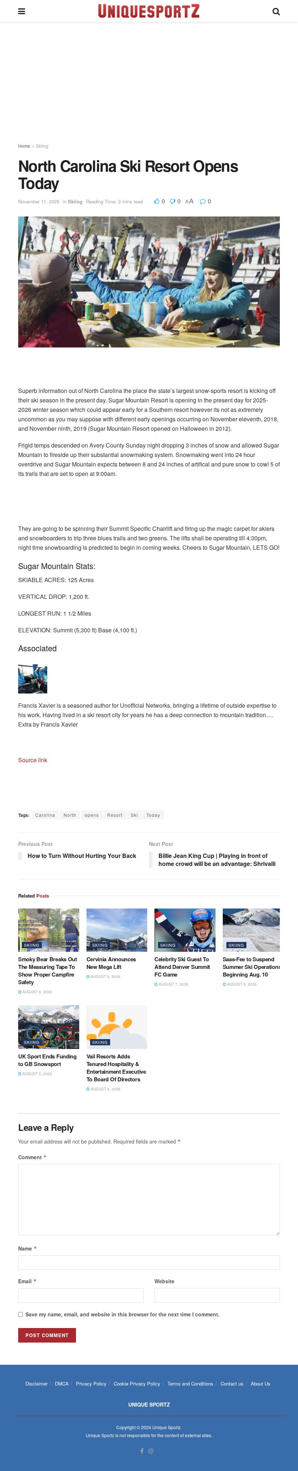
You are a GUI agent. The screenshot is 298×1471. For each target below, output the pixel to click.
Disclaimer (36, 1383)
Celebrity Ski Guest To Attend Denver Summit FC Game (182, 966)
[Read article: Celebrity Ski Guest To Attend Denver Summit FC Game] (185, 930)
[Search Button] (276, 11)
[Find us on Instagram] (150, 1451)
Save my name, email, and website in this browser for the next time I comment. (122, 1314)
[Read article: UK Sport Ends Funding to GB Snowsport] (48, 1027)
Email (27, 1281)
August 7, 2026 (173, 984)
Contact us (232, 1383)
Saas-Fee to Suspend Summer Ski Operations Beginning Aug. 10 (252, 966)
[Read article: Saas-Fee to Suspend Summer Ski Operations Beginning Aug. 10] (253, 930)
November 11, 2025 (38, 201)
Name (27, 1248)
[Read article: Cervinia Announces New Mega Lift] (117, 930)
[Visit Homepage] (149, 11)
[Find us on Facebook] (142, 1451)
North (70, 815)
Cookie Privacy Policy (137, 1383)
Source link (32, 760)
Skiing (42, 146)
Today (153, 815)
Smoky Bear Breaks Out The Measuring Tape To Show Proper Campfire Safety (47, 970)
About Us (260, 1383)
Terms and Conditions (190, 1383)
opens (92, 815)
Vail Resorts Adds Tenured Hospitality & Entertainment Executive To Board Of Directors (116, 1067)
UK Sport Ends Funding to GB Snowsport (47, 1060)
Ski (134, 815)
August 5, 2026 (36, 1073)
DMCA (62, 1383)
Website (164, 1281)
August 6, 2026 (241, 984)
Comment (32, 1157)
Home (24, 146)
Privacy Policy (91, 1383)
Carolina (45, 815)
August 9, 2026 (36, 991)
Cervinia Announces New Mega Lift (111, 963)
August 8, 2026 (105, 976)
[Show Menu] (21, 11)
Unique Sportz (166, 1427)
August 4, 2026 (105, 1089)
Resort (114, 815)
